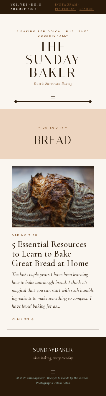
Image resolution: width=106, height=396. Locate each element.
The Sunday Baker (53, 59)
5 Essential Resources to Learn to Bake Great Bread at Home (50, 253)
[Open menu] (53, 97)
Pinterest (65, 9)
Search (87, 9)
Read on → (23, 319)
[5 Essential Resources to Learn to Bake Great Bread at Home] (53, 197)
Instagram (66, 4)
